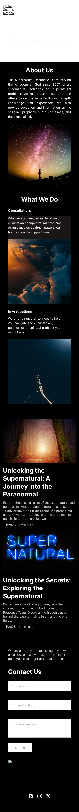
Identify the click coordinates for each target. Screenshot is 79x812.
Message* (15, 717)
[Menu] (73, 10)
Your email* (16, 698)
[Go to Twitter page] (49, 59)
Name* (13, 678)
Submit (20, 748)
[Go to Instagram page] (41, 59)
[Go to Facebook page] (32, 59)
